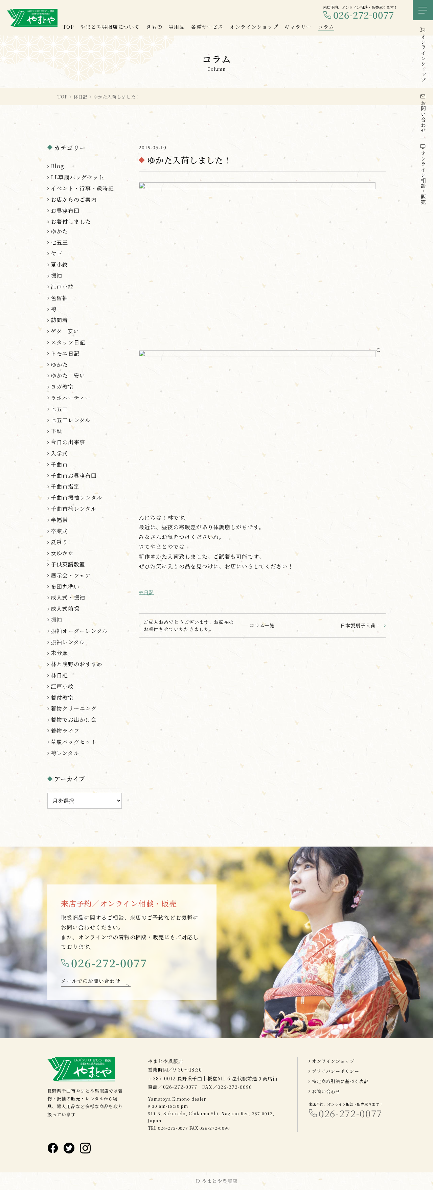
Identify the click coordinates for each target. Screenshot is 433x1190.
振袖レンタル (68, 642)
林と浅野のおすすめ (76, 664)
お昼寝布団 (65, 211)
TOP (68, 26)
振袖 (56, 275)
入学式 (59, 453)
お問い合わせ (326, 1091)
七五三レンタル (71, 420)
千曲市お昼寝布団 (74, 475)
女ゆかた (62, 553)
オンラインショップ (333, 1061)
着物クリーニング (74, 708)
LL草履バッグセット (77, 177)
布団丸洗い (65, 586)
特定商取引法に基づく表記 (340, 1081)
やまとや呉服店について (110, 26)
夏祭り (59, 542)
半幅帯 (59, 520)
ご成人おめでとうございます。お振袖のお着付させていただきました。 (188, 625)
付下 (56, 253)
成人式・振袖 (68, 597)
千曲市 (59, 464)
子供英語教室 (68, 564)
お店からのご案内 (74, 199)
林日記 (146, 592)
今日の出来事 (68, 442)
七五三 (59, 242)
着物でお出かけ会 (74, 719)
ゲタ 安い (65, 331)
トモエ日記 (65, 353)
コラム (326, 26)
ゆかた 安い (68, 375)
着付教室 (62, 697)
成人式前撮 (65, 608)
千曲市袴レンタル (73, 509)
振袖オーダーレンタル (79, 631)
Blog (57, 166)
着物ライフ (65, 731)
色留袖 (59, 298)
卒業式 (59, 531)
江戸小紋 (62, 287)
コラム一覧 (262, 625)
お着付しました (71, 221)
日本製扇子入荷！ (360, 625)
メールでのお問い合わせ (90, 980)
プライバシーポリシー (335, 1071)
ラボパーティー (71, 398)
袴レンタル (65, 753)
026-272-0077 (363, 15)
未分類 (59, 653)
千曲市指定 (65, 486)
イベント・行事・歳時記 (82, 188)
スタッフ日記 (68, 342)
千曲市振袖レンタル (76, 497)
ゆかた (59, 231)
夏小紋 (59, 264)
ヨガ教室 (62, 386)
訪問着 (59, 320)
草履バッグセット (74, 742)
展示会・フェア (71, 575)
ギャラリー (298, 26)
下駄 (56, 431)
